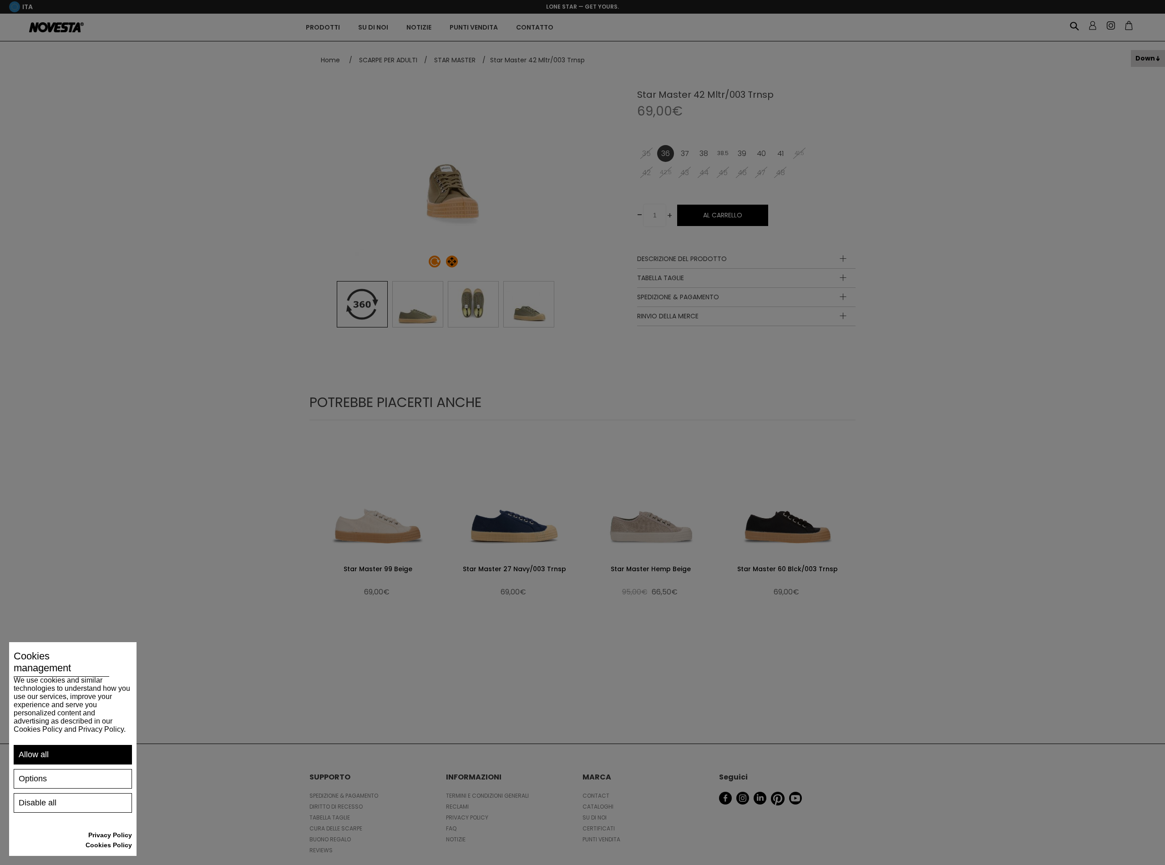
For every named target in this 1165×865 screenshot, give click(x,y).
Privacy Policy (110, 835)
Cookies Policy (109, 845)
